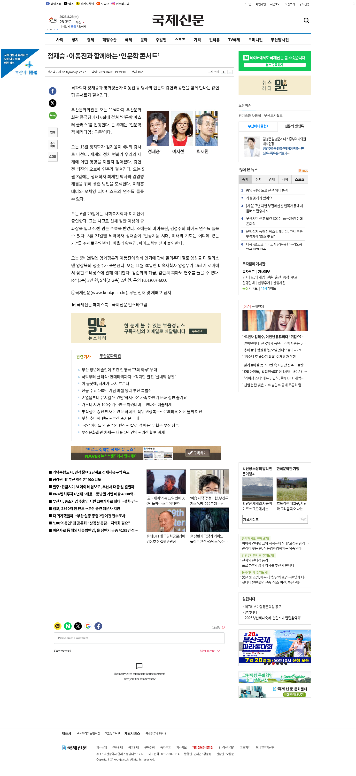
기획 (197, 39)
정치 (75, 39)
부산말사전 (280, 39)
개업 (262, 277)
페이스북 (56, 4)
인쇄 (52, 133)
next (308, 646)
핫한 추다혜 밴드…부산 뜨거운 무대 (110, 418)
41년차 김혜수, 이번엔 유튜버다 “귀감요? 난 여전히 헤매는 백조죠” (290, 336)
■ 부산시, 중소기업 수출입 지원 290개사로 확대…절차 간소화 (94, 501)
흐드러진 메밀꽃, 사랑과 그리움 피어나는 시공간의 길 (292, 509)
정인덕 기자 (54, 72)
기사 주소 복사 (52, 145)
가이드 (250, 288)
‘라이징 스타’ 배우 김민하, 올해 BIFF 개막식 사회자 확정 (282, 378)
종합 (245, 179)
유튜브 (105, 4)
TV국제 (234, 39)
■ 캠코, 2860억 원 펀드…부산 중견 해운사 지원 (84, 508)
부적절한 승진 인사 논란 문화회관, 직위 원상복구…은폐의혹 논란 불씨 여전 (142, 411)
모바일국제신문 (265, 747)
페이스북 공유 (52, 91)
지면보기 (275, 4)
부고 (294, 277)
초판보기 (290, 4)
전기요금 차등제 (250, 115)
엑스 (71, 4)
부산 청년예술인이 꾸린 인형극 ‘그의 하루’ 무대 (119, 369)
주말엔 (161, 39)
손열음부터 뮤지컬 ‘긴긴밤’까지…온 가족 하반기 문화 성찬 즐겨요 (134, 397)
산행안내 (248, 282)
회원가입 (260, 4)
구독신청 (304, 4)
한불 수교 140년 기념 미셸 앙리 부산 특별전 (117, 390)
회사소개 (101, 747)
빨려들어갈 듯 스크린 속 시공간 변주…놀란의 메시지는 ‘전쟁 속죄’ (289, 364)
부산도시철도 (273, 115)
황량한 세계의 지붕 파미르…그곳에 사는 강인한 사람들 (257, 509)
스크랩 (52, 157)
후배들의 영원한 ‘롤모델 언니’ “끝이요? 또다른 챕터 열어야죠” (287, 349)
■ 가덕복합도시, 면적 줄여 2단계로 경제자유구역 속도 (89, 472)
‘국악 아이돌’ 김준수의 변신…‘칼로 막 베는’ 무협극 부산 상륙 (130, 425)
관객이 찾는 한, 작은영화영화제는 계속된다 (271, 548)
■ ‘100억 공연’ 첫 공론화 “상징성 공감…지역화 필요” (89, 522)
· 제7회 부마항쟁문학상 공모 (261, 606)
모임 (254, 277)
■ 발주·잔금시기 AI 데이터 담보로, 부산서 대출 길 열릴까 (91, 486)
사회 (59, 39)
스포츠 (180, 39)
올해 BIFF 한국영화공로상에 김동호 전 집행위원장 (166, 538)
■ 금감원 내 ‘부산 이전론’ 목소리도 (74, 479)
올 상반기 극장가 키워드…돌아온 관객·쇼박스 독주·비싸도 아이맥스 (208, 541)
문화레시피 (255, 572)
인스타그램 (122, 4)
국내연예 (253, 306)
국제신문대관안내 (156, 733)
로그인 (247, 4)
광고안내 (133, 747)
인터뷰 (214, 39)
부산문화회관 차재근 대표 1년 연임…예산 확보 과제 (123, 432)
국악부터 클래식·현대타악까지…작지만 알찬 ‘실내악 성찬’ (129, 376)
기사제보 (181, 747)
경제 (90, 39)
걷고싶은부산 (112, 733)
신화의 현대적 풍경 (255, 560)
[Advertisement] (183, 189)
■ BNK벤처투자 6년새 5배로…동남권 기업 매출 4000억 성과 (94, 493)
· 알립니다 (249, 612)
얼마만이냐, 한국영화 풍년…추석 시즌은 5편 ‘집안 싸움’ (282, 343)
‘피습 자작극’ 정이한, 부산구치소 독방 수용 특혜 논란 (209, 500)
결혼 (270, 277)
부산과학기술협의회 (88, 733)
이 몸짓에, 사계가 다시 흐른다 (105, 383)
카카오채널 (87, 4)
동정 (286, 277)
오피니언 (255, 39)
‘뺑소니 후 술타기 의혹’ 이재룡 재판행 (270, 356)
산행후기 (264, 282)
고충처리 (245, 747)
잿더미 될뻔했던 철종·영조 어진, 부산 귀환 (271, 582)
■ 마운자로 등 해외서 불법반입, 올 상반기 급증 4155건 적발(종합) (97, 530)
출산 (278, 277)
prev (241, 646)
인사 (245, 277)
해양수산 (109, 39)
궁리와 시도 (255, 538)
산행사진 (279, 282)
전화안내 (117, 747)
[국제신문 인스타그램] (129, 304)
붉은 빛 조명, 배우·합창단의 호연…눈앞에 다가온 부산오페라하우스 (289, 577)
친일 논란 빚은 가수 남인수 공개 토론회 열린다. (276, 384)
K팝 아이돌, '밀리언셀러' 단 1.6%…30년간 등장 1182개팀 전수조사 (291, 371)
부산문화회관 (110, 355)
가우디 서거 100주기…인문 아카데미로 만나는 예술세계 (127, 404)
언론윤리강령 (226, 747)
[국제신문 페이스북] (92, 304)
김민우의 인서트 (258, 555)
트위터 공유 (52, 104)
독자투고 (165, 747)
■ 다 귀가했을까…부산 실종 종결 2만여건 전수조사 (86, 515)
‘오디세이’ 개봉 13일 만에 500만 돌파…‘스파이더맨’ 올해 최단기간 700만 (166, 503)
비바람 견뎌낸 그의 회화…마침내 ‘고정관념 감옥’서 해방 (280, 543)
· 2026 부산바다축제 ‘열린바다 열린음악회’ (271, 617)
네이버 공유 (52, 116)
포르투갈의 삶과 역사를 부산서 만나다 (268, 565)
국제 (128, 39)
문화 (144, 39)
